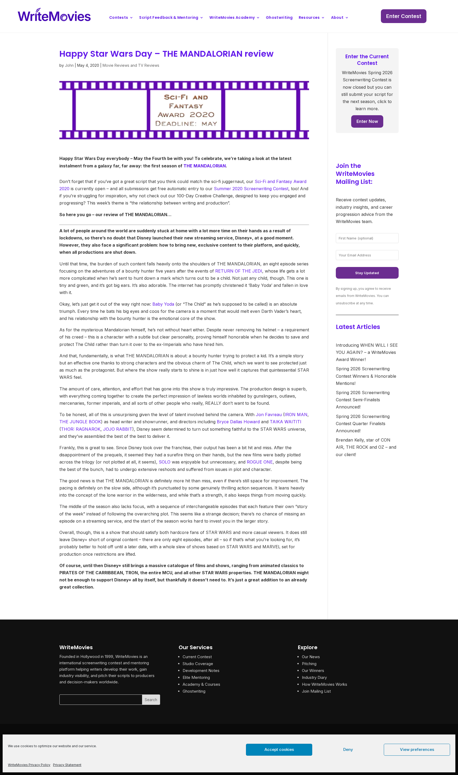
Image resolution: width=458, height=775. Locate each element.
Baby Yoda (163, 304)
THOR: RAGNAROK (80, 429)
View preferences (417, 749)
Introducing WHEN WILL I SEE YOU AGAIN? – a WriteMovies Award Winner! (367, 352)
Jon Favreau (269, 414)
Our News (311, 656)
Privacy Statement (67, 765)
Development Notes (201, 670)
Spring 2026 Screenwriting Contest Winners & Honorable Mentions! (366, 376)
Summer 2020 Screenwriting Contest (251, 188)
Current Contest (197, 656)
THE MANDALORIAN (204, 165)
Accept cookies (279, 749)
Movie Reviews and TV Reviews (131, 65)
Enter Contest (403, 16)
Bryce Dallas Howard (238, 421)
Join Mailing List (316, 691)
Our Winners (313, 670)
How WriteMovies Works (324, 684)
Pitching (309, 663)
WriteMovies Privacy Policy (29, 765)
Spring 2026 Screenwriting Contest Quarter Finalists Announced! (363, 423)
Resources (309, 18)
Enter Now (367, 121)
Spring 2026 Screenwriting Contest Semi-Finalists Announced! (363, 399)
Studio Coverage (198, 663)
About (337, 18)
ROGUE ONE (260, 462)
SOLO (164, 462)
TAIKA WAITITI (285, 421)
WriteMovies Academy (232, 18)
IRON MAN (296, 414)
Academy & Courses (201, 684)
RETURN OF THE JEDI (238, 271)
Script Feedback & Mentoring (168, 18)
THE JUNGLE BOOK (80, 421)
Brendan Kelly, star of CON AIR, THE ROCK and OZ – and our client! (366, 447)
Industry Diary (314, 677)
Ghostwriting (279, 18)
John (69, 65)
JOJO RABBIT (117, 429)
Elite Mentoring (196, 677)
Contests (118, 18)
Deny (348, 749)
